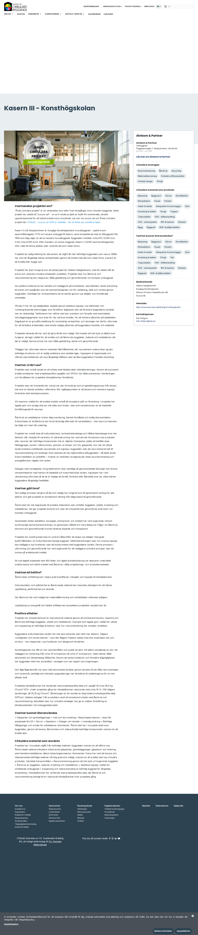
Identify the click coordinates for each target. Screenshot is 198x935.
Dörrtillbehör (182, 196)
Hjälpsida (108, 14)
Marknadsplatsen (112, 6)
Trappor (174, 211)
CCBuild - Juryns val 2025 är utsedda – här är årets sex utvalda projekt (63, 222)
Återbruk (163, 171)
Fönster (168, 201)
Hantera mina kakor (163, 931)
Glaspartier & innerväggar (168, 206)
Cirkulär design (145, 181)
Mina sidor (149, 6)
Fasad (157, 201)
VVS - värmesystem (147, 222)
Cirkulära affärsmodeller (173, 176)
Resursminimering (146, 171)
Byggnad (151, 227)
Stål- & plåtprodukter (169, 227)
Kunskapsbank (52, 14)
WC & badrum (167, 222)
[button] (113, 6)
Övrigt (160, 181)
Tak (172, 257)
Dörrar (168, 196)
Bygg (140, 227)
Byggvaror (156, 196)
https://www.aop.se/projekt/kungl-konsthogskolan (158, 307)
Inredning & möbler (147, 211)
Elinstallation (144, 201)
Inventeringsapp (91, 6)
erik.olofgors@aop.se (145, 321)
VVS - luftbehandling (165, 217)
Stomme (182, 222)
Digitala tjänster (73, 14)
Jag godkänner (183, 931)
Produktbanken (132, 6)
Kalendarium (94, 14)
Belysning (142, 196)
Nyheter (21, 14)
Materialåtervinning (147, 176)
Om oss (7, 14)
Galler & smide (145, 206)
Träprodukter (144, 217)
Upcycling (176, 171)
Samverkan (33, 14)
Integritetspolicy (11, 924)
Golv (187, 206)
